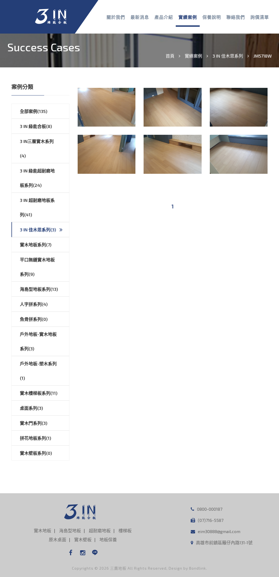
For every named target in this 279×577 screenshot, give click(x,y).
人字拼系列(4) (34, 304)
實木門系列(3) (33, 423)
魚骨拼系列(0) (34, 319)
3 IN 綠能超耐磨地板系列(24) (37, 178)
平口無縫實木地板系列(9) (37, 267)
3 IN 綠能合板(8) (36, 126)
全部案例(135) (33, 111)
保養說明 (211, 17)
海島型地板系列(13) (39, 289)
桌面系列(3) (31, 408)
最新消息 (140, 17)
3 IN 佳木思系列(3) (38, 229)
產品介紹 (163, 17)
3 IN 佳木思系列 (228, 55)
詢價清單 (259, 17)
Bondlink (197, 568)
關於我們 (116, 17)
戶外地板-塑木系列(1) (38, 371)
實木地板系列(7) (35, 244)
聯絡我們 (235, 17)
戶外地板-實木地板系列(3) (38, 341)
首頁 (170, 55)
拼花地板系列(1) (35, 438)
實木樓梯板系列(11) (38, 393)
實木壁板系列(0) (36, 453)
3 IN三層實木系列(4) (37, 148)
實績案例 (187, 17)
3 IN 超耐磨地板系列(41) (37, 207)
